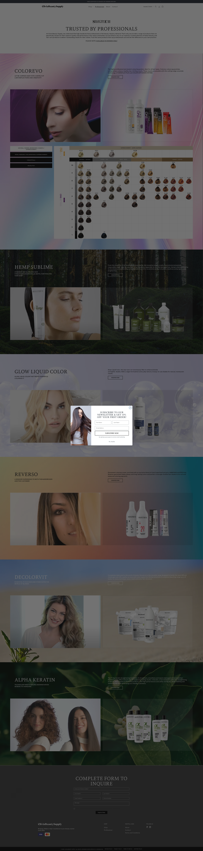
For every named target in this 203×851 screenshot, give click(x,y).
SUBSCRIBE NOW (111, 433)
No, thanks (112, 441)
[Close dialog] (130, 407)
